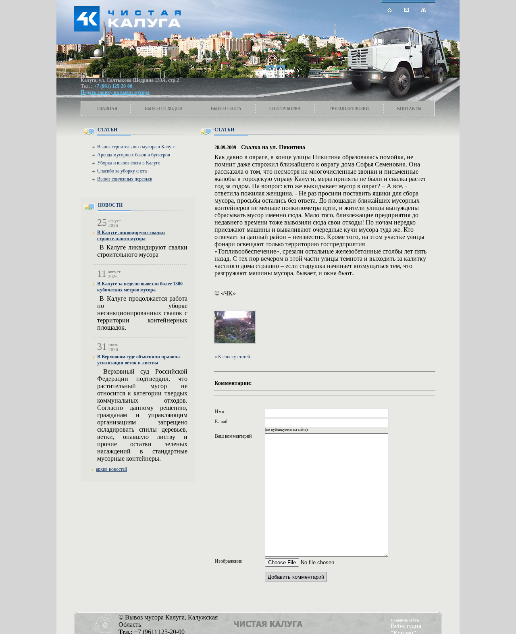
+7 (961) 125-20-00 (113, 86)
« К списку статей (232, 357)
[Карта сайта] (423, 9)
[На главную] (389, 9)
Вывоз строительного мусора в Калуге (136, 147)
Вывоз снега (226, 108)
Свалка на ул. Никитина (273, 147)
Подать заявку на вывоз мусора (115, 92)
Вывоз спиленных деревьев (124, 179)
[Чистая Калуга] (132, 18)
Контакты (409, 108)
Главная (107, 108)
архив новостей (111, 469)
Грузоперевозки (349, 108)
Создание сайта (405, 620)
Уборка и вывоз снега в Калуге (128, 163)
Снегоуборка (285, 108)
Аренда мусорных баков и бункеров (133, 155)
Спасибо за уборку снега (122, 171)
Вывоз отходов (163, 108)
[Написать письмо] (406, 9)
